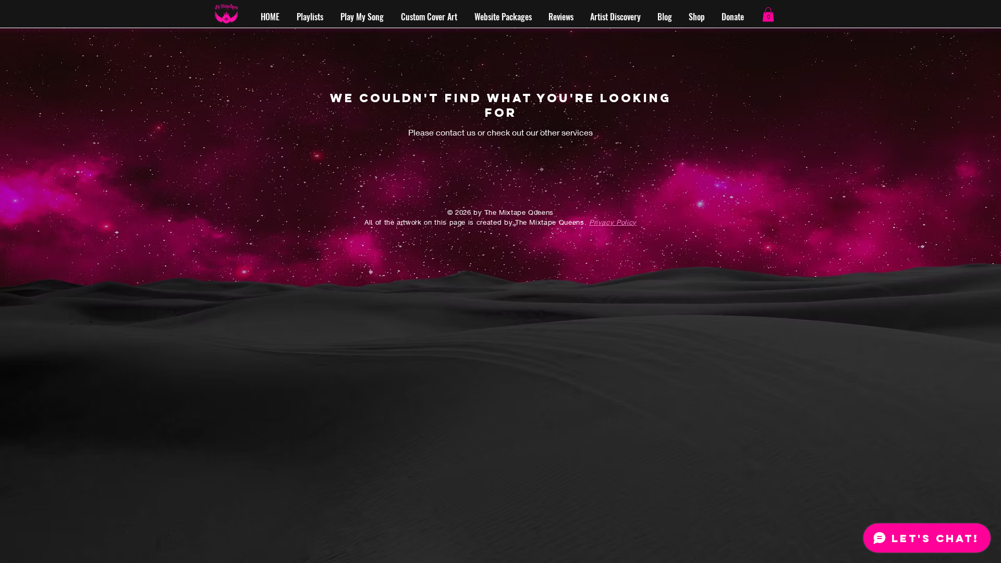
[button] (768, 14)
